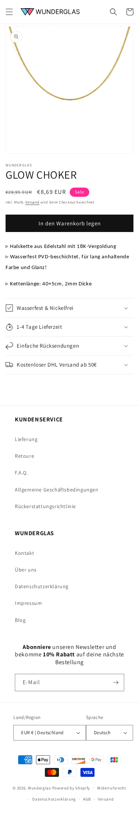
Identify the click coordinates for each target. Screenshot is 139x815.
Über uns (26, 569)
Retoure (24, 456)
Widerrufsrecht (111, 788)
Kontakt (24, 553)
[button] (9, 12)
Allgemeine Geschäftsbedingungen (57, 489)
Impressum (28, 603)
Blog (20, 620)
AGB (87, 799)
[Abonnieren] (115, 682)
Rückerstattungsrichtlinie (45, 506)
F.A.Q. (21, 472)
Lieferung (26, 439)
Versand (32, 202)
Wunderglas (39, 787)
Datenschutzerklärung (42, 586)
